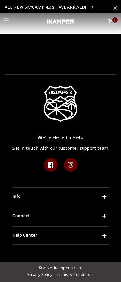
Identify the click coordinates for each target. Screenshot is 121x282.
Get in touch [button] (24, 148)
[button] (115, 6)
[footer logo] (61, 105)
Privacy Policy (39, 274)
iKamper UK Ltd (68, 268)
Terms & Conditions (75, 274)
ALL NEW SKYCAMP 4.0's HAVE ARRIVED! (46, 7)
